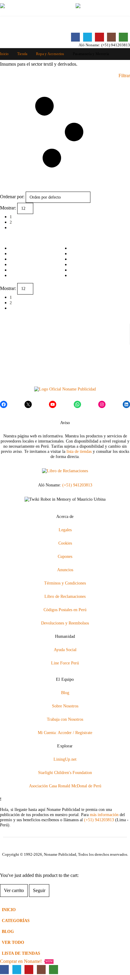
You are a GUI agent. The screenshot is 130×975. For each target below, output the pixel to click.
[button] (64, 8)
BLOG (8, 931)
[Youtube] (99, 37)
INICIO (9, 909)
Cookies (65, 543)
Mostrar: (8, 207)
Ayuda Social (65, 649)
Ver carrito (14, 890)
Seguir (39, 890)
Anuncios (65, 569)
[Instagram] (111, 37)
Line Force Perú (65, 662)
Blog (65, 692)
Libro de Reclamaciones (65, 596)
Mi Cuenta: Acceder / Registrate (65, 732)
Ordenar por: (12, 196)
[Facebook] (75, 37)
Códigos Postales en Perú (65, 609)
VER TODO (13, 942)
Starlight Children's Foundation (65, 772)
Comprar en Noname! (26, 961)
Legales (65, 529)
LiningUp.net (65, 759)
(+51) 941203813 (115, 45)
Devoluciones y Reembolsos (65, 623)
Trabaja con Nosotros (65, 719)
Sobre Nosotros (65, 705)
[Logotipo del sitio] (30, 8)
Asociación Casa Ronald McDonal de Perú (65, 785)
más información (104, 814)
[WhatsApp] (123, 37)
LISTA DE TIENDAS (21, 953)
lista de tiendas (79, 451)
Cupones (65, 556)
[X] (87, 37)
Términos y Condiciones (65, 583)
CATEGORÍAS (16, 920)
